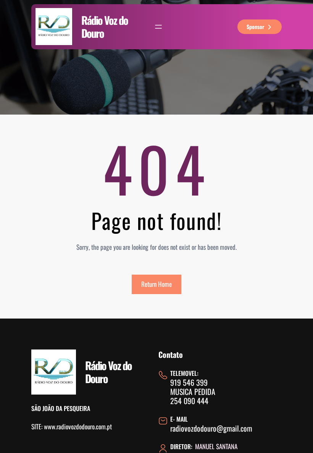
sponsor (255, 27)
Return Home (156, 284)
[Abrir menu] (158, 27)
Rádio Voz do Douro (104, 26)
